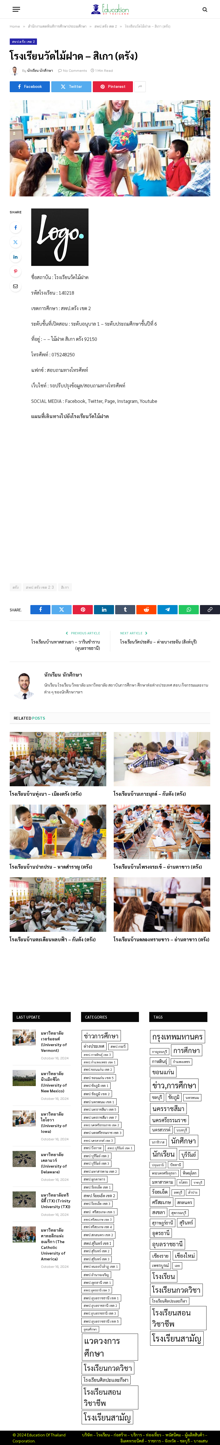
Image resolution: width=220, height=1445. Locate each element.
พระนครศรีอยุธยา (164, 1173)
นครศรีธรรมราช (169, 1120)
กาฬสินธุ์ (159, 1061)
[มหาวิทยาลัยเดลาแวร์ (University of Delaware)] (24, 1159)
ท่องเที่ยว (153, 1434)
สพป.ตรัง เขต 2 (23, 42)
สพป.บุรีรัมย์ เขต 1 (119, 1148)
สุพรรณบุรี (178, 1212)
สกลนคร (184, 1202)
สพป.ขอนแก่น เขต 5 (99, 1077)
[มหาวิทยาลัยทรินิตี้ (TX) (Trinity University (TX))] (24, 1199)
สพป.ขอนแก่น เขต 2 (98, 1069)
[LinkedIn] (15, 256)
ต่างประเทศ (94, 1046)
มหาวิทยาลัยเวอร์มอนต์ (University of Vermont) (54, 1041)
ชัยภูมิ (173, 1097)
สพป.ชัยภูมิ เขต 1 (96, 1085)
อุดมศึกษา (90, 1329)
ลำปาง (192, 1192)
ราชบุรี (198, 1182)
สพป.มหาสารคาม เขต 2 (100, 1171)
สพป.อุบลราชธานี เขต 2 (100, 1305)
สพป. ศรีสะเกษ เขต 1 (99, 1212)
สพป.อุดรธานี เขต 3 (97, 1290)
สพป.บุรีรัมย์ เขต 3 (96, 1163)
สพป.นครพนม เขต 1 (99, 1102)
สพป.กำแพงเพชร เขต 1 (99, 1062)
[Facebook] (15, 227)
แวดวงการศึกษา (102, 1347)
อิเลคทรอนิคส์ (132, 1440)
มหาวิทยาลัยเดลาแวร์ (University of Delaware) (54, 1163)
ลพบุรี (178, 1192)
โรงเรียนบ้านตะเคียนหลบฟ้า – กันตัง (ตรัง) (53, 939)
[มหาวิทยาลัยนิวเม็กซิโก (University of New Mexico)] (24, 1078)
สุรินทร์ (186, 1222)
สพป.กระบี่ (118, 1046)
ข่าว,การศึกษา (174, 1085)
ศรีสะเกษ (161, 1202)
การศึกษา (186, 1050)
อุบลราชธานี (167, 1244)
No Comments (75, 70)
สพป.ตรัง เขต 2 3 (40, 587)
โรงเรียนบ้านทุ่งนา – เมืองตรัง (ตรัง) (46, 794)
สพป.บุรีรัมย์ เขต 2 (96, 1156)
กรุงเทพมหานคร (177, 1036)
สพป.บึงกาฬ (92, 1148)
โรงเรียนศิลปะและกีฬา (106, 1380)
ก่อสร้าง (120, 1434)
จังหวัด (170, 1440)
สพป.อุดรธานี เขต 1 (97, 1282)
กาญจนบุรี (159, 1051)
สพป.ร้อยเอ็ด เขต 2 (99, 1195)
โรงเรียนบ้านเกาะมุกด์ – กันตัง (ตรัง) (150, 794)
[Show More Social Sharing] (140, 86)
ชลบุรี (157, 1097)
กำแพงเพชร (181, 1062)
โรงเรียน (163, 1276)
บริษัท (87, 1434)
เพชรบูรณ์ (160, 1265)
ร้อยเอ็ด (160, 1191)
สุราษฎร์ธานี (162, 1222)
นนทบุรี (181, 1130)
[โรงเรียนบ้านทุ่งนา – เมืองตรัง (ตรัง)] (58, 759)
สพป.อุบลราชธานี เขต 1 (101, 1298)
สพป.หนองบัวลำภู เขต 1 (101, 1266)
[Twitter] (15, 242)
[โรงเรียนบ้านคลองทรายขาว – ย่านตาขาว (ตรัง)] (162, 904)
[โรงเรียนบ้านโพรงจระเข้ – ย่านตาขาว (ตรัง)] (162, 832)
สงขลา (158, 1212)
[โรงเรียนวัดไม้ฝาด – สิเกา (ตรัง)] (110, 148)
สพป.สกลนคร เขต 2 (98, 1234)
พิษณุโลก (190, 1172)
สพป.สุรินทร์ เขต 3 (96, 1259)
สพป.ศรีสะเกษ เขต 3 (98, 1219)
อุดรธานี (161, 1233)
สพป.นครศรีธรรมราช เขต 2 (101, 1125)
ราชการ (154, 1440)
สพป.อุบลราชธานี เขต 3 (100, 1313)
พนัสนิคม (173, 1434)
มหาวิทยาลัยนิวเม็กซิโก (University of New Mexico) (54, 1082)
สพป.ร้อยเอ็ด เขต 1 (97, 1187)
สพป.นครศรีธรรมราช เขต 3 (102, 1132)
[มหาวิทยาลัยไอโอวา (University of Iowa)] (24, 1118)
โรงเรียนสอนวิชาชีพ (102, 1397)
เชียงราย (160, 1256)
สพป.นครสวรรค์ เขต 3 (98, 1140)
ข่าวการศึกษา (101, 1035)
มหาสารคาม (162, 1182)
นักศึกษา (183, 1140)
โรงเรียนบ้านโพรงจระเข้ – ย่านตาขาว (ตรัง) (158, 867)
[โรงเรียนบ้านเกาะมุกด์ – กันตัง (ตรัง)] (162, 759)
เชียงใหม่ (185, 1255)
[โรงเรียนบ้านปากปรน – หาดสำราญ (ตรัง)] (58, 832)
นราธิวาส (158, 1142)
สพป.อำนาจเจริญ (96, 1274)
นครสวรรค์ (161, 1129)
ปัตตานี (175, 1164)
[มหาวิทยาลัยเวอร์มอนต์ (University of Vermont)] (24, 1037)
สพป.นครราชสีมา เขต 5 (100, 1109)
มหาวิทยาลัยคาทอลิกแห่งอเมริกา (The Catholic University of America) (53, 1244)
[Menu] (16, 9)
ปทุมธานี (158, 1165)
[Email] (15, 286)
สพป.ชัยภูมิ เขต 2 (97, 1094)
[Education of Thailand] (110, 9)
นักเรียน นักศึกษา (40, 70)
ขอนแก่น (163, 1072)
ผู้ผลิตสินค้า (194, 1434)
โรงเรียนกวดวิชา (108, 1368)
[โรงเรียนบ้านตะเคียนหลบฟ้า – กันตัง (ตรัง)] (58, 904)
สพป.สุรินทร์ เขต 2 (96, 1251)
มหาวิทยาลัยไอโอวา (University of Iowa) (54, 1122)
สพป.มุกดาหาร (94, 1179)
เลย (177, 1265)
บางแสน (200, 1440)
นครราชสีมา (168, 1108)
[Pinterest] (15, 271)
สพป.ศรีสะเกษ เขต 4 (98, 1227)
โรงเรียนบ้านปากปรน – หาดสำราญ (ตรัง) (51, 867)
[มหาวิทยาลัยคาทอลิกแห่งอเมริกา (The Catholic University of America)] (24, 1234)
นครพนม (192, 1097)
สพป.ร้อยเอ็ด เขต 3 (97, 1203)
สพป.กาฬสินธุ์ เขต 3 (97, 1054)
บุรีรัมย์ (188, 1154)
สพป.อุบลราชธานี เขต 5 (101, 1321)
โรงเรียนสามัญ (107, 1417)
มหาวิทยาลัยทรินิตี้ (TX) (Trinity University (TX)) (55, 1200)
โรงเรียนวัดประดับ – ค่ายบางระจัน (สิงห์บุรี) (158, 641)
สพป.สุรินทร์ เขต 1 (97, 1243)
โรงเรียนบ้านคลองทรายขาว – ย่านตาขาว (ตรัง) (161, 939)
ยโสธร (183, 1182)
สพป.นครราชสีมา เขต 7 (100, 1117)
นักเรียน (163, 1153)
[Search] (204, 9)
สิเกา (65, 587)
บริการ (136, 1434)
